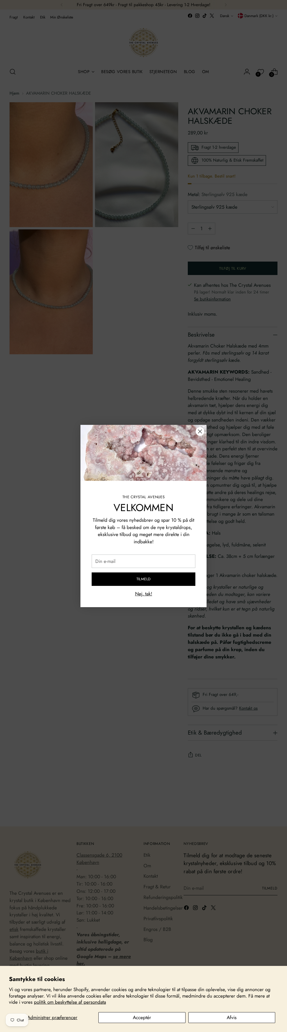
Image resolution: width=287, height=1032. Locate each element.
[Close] (200, 431)
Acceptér (142, 1017)
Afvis (232, 1017)
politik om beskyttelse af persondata (70, 1002)
